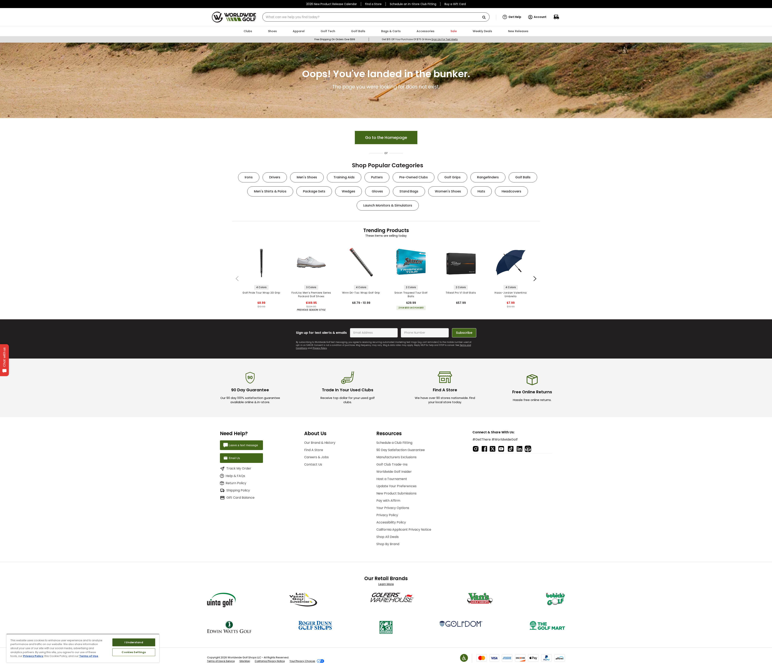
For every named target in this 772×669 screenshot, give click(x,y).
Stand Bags (408, 191)
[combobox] (376, 17)
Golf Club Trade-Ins (392, 464)
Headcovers (511, 191)
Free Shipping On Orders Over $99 (334, 39)
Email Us (234, 458)
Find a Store (373, 4)
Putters (377, 177)
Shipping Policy (238, 490)
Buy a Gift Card (455, 4)
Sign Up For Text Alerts (444, 39)
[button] (512, 17)
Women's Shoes (448, 191)
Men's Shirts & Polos (270, 191)
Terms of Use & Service (221, 661)
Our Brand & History (319, 442)
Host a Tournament (391, 479)
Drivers (274, 177)
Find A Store (313, 450)
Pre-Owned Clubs (413, 177)
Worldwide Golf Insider (394, 471)
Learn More (386, 584)
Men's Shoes (307, 177)
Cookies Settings (134, 652)
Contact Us (313, 464)
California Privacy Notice (270, 661)
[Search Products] (485, 17)
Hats (481, 191)
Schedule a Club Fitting (394, 442)
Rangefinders (488, 177)
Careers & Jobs (316, 457)
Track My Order (238, 468)
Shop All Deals (387, 536)
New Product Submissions (396, 493)
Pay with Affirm (388, 500)
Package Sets (314, 191)
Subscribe (464, 332)
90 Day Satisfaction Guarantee (400, 450)
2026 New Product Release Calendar (331, 4)
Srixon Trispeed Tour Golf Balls (411, 294)
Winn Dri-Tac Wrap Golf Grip (361, 292)
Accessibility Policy (391, 522)
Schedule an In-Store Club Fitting (413, 4)
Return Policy (236, 483)
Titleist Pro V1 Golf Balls (461, 292)
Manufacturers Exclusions (396, 457)
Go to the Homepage (386, 137)
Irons (249, 177)
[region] (82, 648)
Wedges (348, 191)
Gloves (377, 191)
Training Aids (344, 177)
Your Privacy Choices (302, 661)
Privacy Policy (320, 348)
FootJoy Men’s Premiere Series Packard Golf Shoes (311, 294)
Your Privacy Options (392, 508)
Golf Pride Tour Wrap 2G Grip (261, 292)
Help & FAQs (235, 476)
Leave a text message (243, 445)
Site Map (244, 661)
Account (540, 17)
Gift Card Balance (240, 497)
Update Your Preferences (396, 486)
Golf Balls (523, 177)
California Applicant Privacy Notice (403, 529)
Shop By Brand (387, 544)
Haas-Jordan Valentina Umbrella (511, 294)
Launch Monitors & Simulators (387, 205)
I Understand (133, 642)
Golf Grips (452, 177)
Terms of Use (88, 656)
